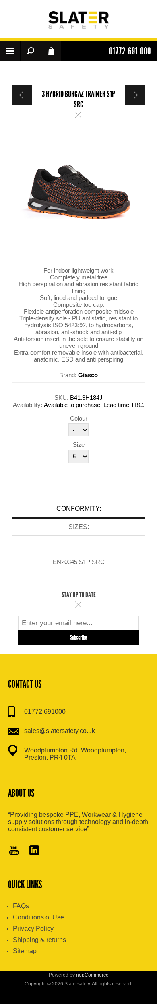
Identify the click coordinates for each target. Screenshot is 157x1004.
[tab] (78, 510)
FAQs (21, 906)
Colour (78, 418)
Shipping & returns (39, 939)
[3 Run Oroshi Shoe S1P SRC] (135, 95)
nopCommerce (92, 975)
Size (79, 444)
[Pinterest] (34, 851)
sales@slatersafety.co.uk (59, 730)
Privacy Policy (33, 928)
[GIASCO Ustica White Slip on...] (22, 95)
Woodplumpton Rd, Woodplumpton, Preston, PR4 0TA (75, 754)
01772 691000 (45, 711)
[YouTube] (14, 851)
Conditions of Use (38, 917)
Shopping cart (51, 51)
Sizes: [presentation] (78, 526)
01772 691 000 (130, 51)
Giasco (88, 375)
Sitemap (25, 951)
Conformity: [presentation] (78, 508)
